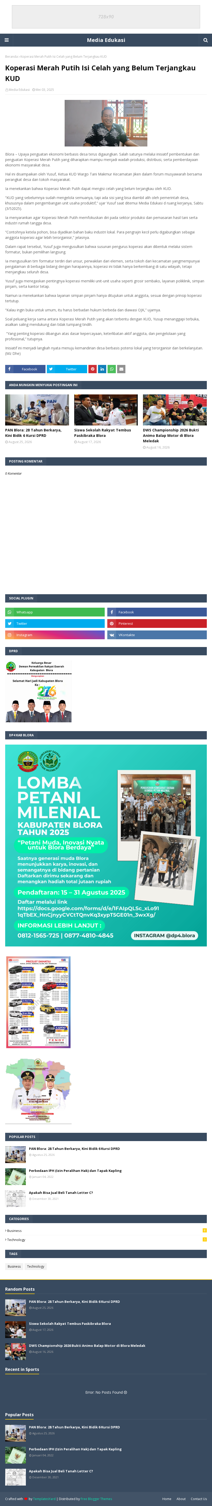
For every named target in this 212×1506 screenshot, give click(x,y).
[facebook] (157, 612)
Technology (106, 1239)
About (181, 1499)
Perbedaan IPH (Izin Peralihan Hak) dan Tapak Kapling (75, 1170)
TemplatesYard (44, 1499)
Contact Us (199, 1499)
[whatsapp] (55, 612)
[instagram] (55, 634)
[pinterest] (157, 623)
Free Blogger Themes (96, 1499)
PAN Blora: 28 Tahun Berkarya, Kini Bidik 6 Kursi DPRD (33, 433)
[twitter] (55, 623)
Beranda (11, 56)
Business (106, 1230)
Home (166, 1499)
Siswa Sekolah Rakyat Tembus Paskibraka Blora (102, 433)
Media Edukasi (106, 39)
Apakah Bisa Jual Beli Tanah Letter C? (61, 1192)
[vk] (157, 634)
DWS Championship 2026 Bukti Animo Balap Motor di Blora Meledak (171, 435)
